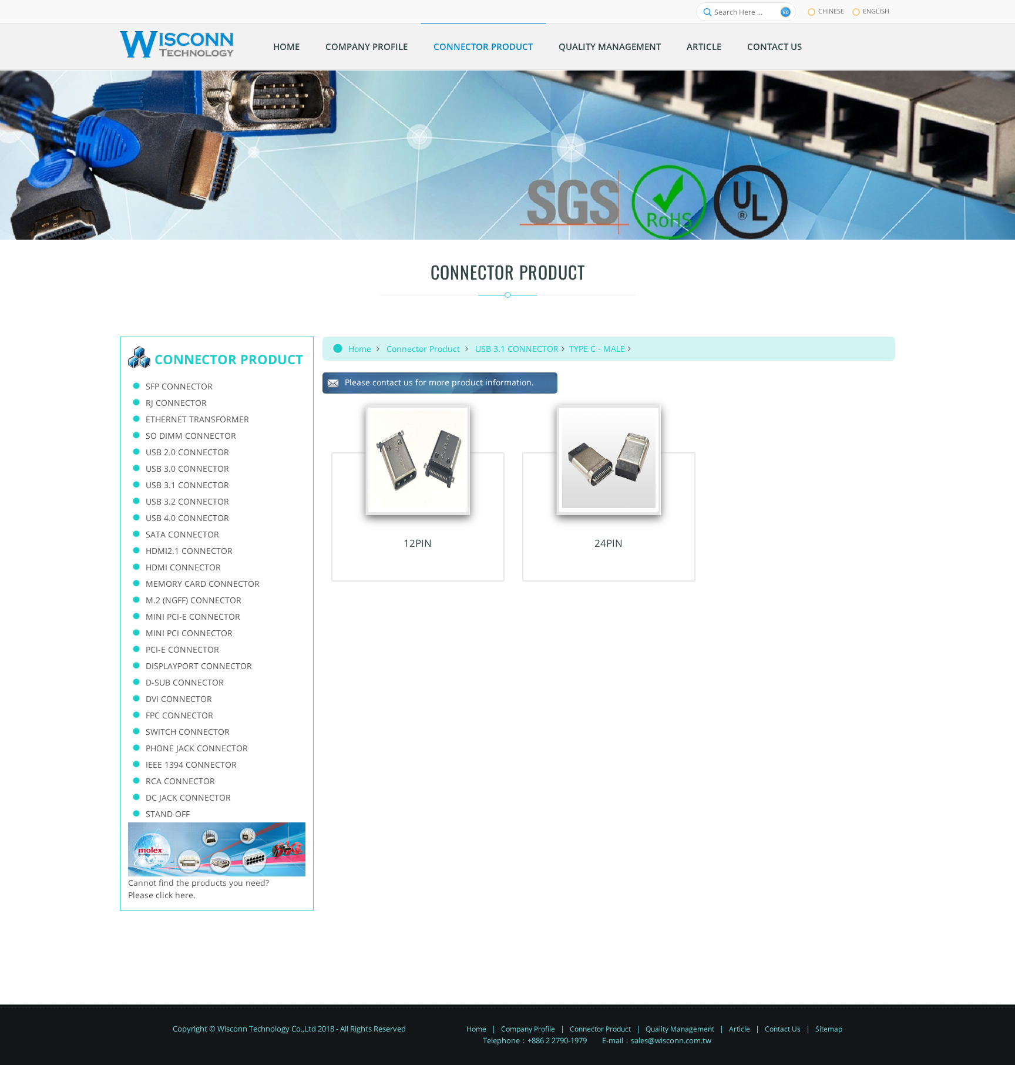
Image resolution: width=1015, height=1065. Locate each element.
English (876, 10)
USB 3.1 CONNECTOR (517, 348)
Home (359, 348)
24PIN (608, 543)
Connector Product (423, 348)
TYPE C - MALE (597, 348)
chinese (831, 10)
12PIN (418, 543)
